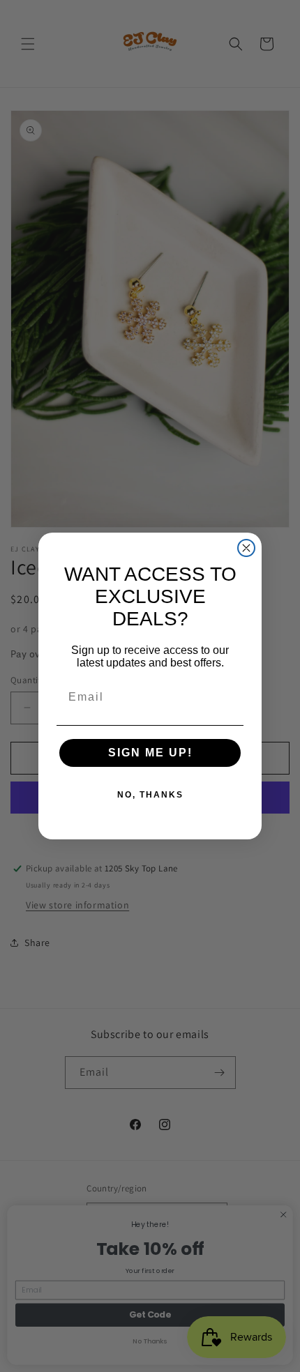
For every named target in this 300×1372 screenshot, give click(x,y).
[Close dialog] (246, 548)
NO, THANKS (150, 795)
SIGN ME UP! (150, 753)
